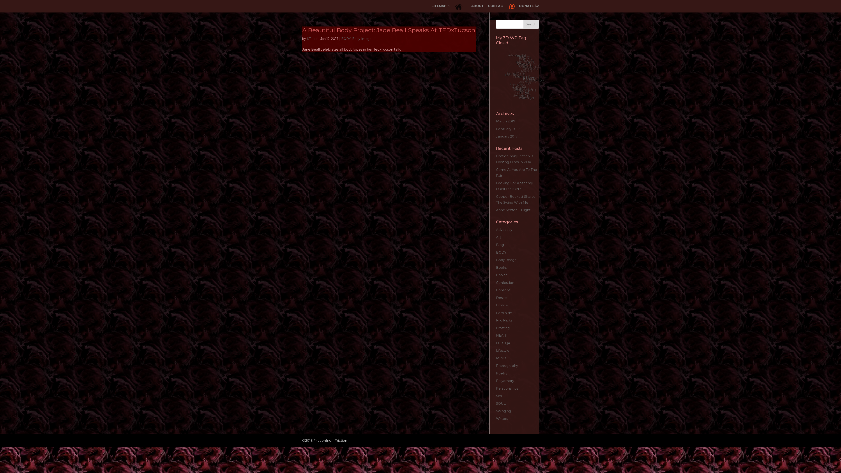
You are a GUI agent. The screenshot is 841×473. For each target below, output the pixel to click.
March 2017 (505, 121)
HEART (502, 335)
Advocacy (504, 230)
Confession (505, 283)
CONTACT (496, 6)
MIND (501, 358)
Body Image (361, 39)
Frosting (503, 328)
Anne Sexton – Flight (513, 210)
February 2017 (508, 129)
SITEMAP (438, 6)
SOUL (501, 403)
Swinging (503, 411)
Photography (507, 366)
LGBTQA (503, 343)
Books (501, 267)
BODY (346, 39)
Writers (502, 419)
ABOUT (477, 6)
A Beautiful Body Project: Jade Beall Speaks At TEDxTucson (388, 30)
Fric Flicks (504, 320)
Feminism (504, 313)
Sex (499, 396)
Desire (501, 298)
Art (498, 237)
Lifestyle (502, 350)
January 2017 (507, 136)
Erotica (502, 305)
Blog (500, 245)
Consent (503, 290)
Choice (502, 275)
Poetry (501, 373)
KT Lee (312, 39)
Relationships (507, 388)
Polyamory (505, 381)
